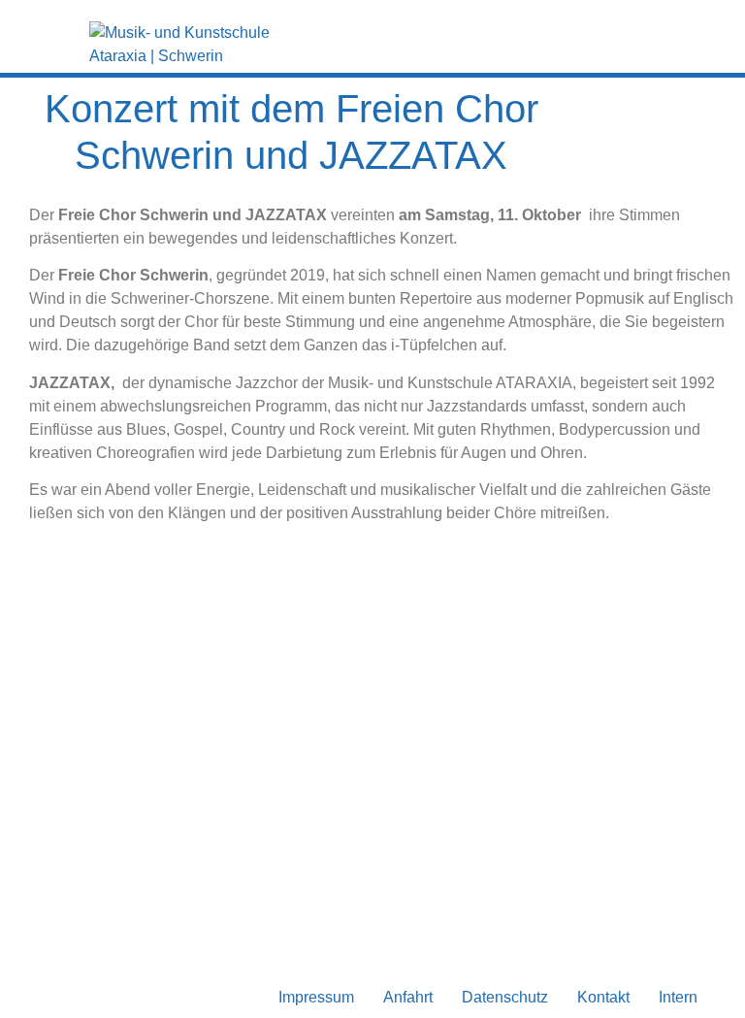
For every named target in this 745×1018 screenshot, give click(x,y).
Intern (678, 997)
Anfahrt (408, 997)
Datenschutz (505, 997)
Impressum (316, 997)
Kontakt (603, 997)
